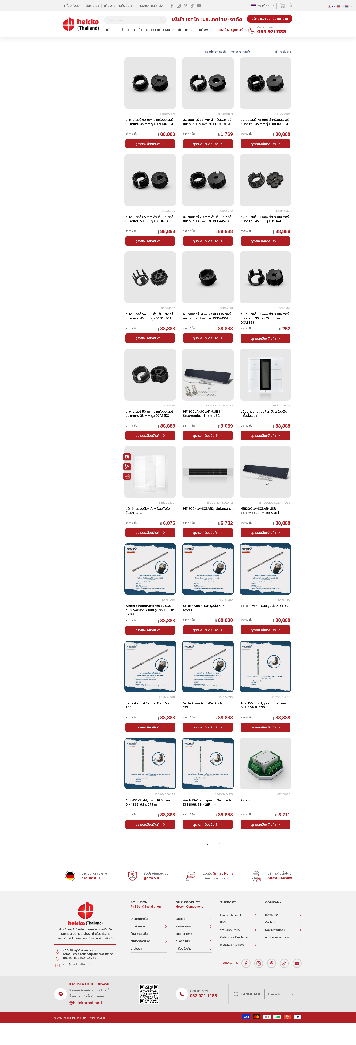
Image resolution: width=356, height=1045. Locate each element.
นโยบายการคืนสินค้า (119, 5)
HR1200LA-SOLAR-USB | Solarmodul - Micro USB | (202, 413)
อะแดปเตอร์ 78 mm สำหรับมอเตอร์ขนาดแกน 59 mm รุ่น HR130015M (207, 121)
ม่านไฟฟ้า (136, 948)
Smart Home (184, 934)
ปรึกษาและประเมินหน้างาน (269, 18)
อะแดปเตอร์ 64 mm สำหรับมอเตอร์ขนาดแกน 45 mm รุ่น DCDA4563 (265, 218)
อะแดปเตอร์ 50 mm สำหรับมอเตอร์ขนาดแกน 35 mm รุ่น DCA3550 (149, 413)
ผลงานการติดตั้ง (151, 5)
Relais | (246, 800)
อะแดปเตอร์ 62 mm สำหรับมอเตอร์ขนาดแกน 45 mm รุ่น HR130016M (149, 121)
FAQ (223, 922)
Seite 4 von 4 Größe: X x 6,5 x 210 (205, 705)
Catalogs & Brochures (234, 937)
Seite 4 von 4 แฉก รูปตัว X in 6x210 (204, 607)
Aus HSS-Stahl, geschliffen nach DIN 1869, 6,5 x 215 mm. (207, 802)
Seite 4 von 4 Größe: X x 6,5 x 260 (147, 705)
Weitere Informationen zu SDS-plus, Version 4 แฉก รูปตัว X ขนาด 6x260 (149, 609)
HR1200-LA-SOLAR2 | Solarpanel (208, 508)
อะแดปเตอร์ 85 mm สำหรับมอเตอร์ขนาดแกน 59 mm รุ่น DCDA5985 (149, 218)
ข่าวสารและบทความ (277, 937)
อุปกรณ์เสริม (183, 941)
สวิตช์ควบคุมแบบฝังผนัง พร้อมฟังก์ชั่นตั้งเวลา (264, 413)
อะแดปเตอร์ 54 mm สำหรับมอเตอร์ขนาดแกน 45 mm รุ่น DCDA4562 (149, 316)
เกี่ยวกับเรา (72, 5)
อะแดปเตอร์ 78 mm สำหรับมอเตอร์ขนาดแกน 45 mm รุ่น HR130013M (265, 121)
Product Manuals (231, 915)
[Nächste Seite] (219, 843)
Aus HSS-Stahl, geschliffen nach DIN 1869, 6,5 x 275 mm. (149, 802)
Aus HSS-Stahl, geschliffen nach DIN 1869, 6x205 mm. (264, 705)
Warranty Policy (230, 929)
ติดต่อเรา (92, 5)
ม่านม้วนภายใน (139, 919)
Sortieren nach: (215, 51)
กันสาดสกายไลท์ (140, 941)
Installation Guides (232, 944)
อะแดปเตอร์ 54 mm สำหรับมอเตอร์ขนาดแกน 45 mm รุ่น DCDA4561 (207, 316)
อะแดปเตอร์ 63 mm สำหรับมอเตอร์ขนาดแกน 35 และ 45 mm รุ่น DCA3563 (265, 318)
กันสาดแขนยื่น (139, 934)
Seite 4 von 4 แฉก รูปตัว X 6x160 (265, 605)
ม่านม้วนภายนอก (140, 926)
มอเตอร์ (180, 919)
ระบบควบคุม (183, 926)
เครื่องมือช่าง (183, 948)
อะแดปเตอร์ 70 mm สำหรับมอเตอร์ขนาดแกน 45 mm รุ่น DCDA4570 (207, 218)
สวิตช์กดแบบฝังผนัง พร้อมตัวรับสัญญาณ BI (147, 510)
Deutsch (274, 994)
